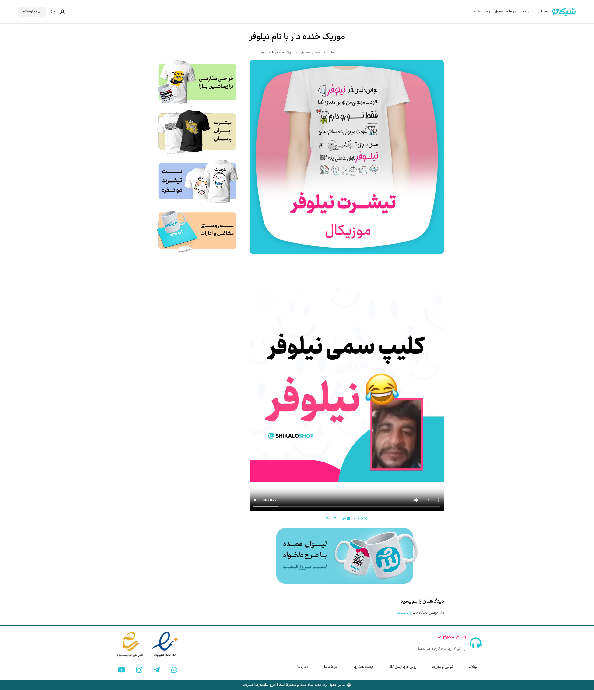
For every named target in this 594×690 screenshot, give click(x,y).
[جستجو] (53, 11)
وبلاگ (473, 667)
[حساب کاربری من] (62, 11)
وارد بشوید (404, 612)
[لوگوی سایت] (564, 11)
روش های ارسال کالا (402, 667)
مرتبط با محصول (310, 52)
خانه (331, 52)
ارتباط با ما (331, 667)
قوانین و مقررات (442, 667)
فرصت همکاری (363, 667)
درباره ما (303, 667)
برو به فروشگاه (32, 11)
